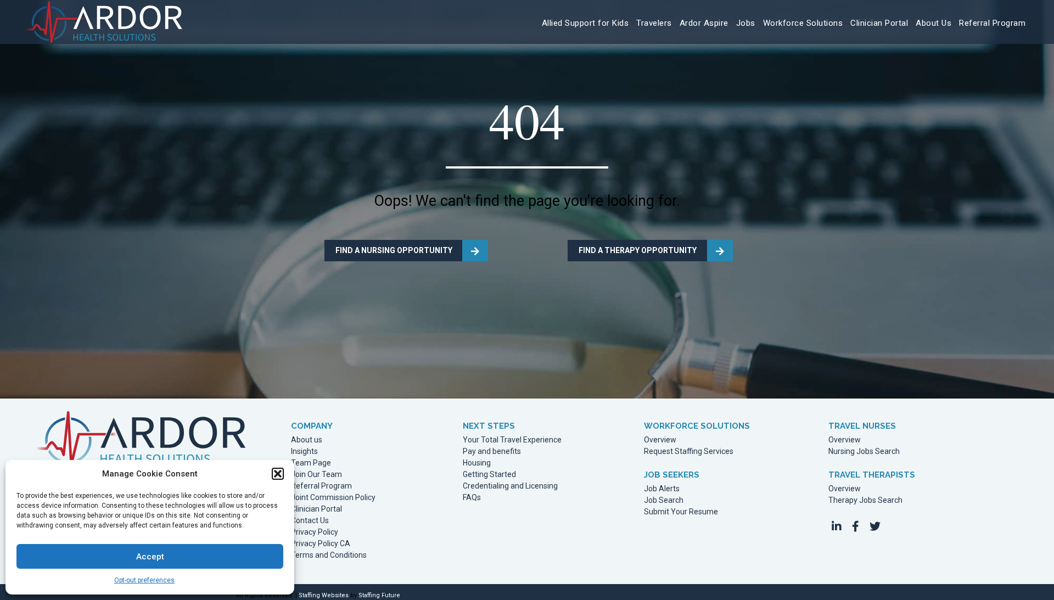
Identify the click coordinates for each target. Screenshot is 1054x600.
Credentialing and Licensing (510, 486)
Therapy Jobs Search (865, 500)
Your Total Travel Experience (512, 440)
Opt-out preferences (144, 580)
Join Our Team (316, 474)
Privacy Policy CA (320, 544)
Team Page (311, 463)
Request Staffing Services (688, 451)
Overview (660, 440)
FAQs (472, 498)
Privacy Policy (314, 532)
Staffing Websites (324, 595)
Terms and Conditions (329, 555)
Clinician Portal (316, 509)
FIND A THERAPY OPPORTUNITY (638, 250)
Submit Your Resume (681, 512)
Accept (150, 557)
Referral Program (321, 486)
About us (306, 440)
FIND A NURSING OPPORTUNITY (393, 250)
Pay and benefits (492, 451)
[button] (277, 473)
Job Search (663, 500)
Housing (477, 463)
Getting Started (489, 474)
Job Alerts (662, 489)
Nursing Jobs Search (864, 451)
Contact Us (310, 521)
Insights (304, 451)
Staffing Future (379, 595)
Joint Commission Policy (333, 498)
